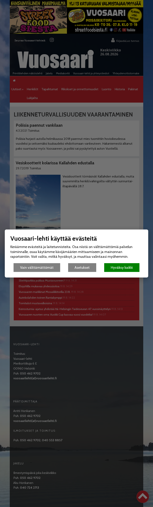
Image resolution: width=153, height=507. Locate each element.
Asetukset (82, 267)
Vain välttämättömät (37, 267)
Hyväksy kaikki (122, 267)
